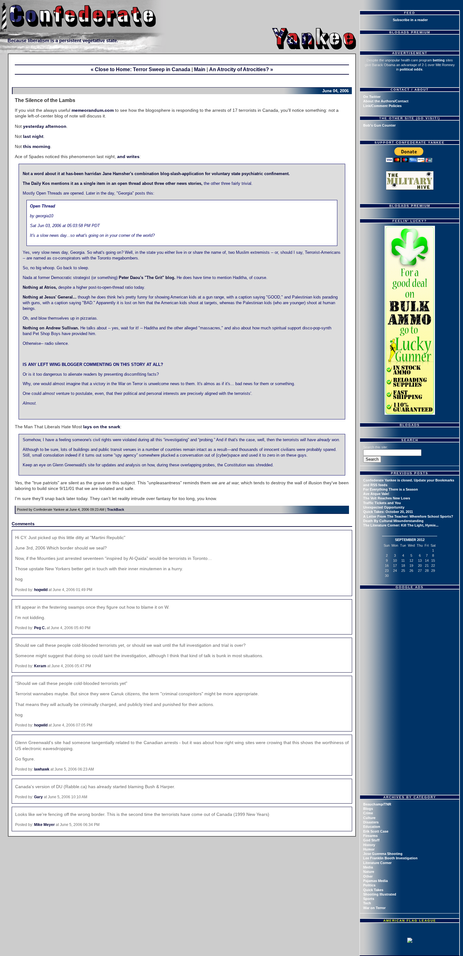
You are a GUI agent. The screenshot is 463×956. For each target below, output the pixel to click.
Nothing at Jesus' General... (50, 297)
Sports (368, 899)
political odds (411, 69)
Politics (369, 885)
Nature (368, 871)
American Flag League (409, 920)
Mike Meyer (44, 824)
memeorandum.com (92, 110)
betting (439, 60)
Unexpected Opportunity (383, 507)
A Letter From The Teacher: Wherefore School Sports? (408, 516)
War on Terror (374, 908)
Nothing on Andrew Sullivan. (51, 328)
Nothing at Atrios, (40, 287)
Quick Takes (373, 890)
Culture (369, 818)
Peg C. (40, 628)
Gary (38, 797)
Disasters (371, 822)
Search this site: (375, 447)
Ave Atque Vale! (376, 494)
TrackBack (115, 509)
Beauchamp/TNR (377, 804)
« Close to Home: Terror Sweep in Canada (140, 69)
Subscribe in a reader (410, 20)
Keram (40, 666)
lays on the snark (101, 426)
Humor (368, 849)
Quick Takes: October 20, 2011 (388, 512)
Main (199, 69)
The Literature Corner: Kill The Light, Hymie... (400, 525)
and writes (128, 156)
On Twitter (371, 97)
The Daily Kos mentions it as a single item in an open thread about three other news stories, (113, 183)
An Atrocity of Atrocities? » (241, 69)
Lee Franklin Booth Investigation (390, 858)
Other (368, 876)
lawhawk (41, 769)
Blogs (368, 809)
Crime (368, 813)
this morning (36, 146)
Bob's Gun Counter (379, 125)
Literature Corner (377, 863)
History (369, 845)
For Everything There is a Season (390, 489)
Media (368, 867)
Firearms (370, 836)
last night (33, 136)
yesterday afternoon (44, 126)
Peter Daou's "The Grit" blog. (147, 278)
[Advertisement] (410, 631)
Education (371, 826)
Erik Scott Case (375, 831)
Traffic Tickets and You (382, 503)
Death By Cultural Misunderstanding (393, 521)
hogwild (41, 590)
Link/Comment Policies (382, 106)
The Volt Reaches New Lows (386, 498)
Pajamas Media (375, 881)
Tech (367, 903)
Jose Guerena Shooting (383, 854)
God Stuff (371, 840)
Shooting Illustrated (379, 894)
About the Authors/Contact (386, 101)
